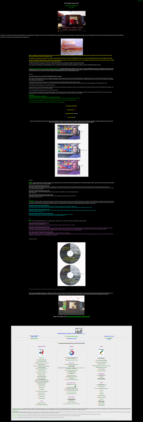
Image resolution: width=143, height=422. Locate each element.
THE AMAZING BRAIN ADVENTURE (78, 316)
